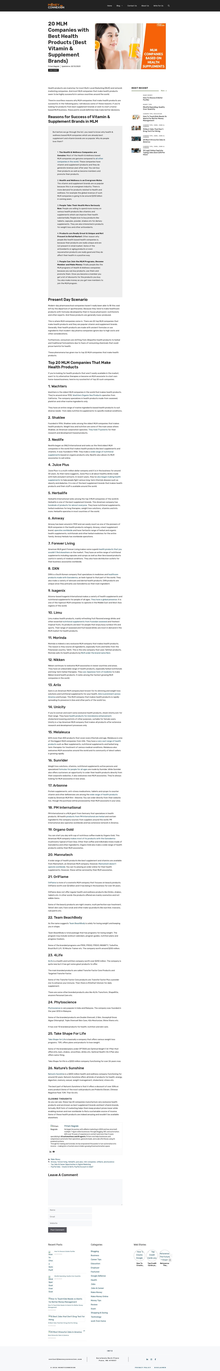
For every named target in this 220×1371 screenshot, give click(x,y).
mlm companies (90, 1162)
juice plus (79, 1162)
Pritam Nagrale (53, 66)
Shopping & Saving (99, 1313)
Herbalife (71, 1162)
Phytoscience (54, 1008)
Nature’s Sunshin (55, 1074)
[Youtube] (54, 1152)
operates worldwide (63, 530)
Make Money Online (99, 1296)
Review (94, 1304)
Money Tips (96, 1300)
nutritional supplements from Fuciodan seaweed (85, 621)
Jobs (93, 1284)
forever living (62, 1162)
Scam (93, 1309)
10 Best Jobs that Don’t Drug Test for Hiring (153, 130)
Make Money (53, 70)
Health (94, 1280)
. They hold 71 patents (98, 429)
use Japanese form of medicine (97, 672)
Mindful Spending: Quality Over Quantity (154, 108)
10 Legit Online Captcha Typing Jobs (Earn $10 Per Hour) (154, 152)
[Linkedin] (50, 1152)
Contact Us (132, 6)
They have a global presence (104, 599)
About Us (145, 6)
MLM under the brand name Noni (95, 653)
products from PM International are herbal (85, 816)
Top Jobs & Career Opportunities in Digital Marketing (71, 1164)
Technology (96, 1317)
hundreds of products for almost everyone (67, 505)
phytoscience (109, 1162)
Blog (118, 6)
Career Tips (96, 1259)
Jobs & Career (97, 1288)
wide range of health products (104, 794)
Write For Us (158, 6)
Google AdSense (98, 1276)
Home (109, 6)
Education (95, 1263)
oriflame (100, 1162)
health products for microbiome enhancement (90, 716)
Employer (95, 1268)
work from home (98, 1321)
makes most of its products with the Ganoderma (92, 838)
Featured (95, 1272)
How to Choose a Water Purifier (64, 1251)
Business (95, 1255)
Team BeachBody (77, 923)
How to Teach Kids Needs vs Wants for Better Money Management (155, 118)
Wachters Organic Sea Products (87, 395)
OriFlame (52, 882)
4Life (50, 961)
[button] (169, 5)
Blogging (95, 1251)
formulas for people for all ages (73, 769)
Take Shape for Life (57, 1039)
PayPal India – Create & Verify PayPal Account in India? (72, 1167)
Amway (53, 1162)
